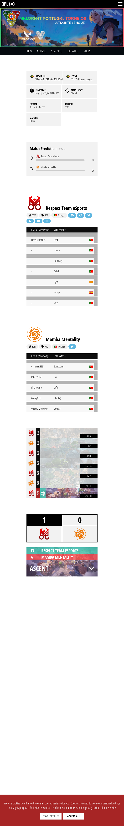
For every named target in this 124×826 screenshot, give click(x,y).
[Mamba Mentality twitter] (72, 346)
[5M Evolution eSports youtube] (38, 221)
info (29, 51)
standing (56, 51)
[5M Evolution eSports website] (47, 221)
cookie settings (50, 816)
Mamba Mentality (63, 339)
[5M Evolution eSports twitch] (30, 221)
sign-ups (73, 51)
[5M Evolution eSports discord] (72, 215)
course (41, 51)
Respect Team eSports (66, 208)
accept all (73, 816)
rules (87, 51)
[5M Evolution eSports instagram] (80, 215)
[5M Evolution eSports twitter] (88, 215)
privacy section (92, 807)
